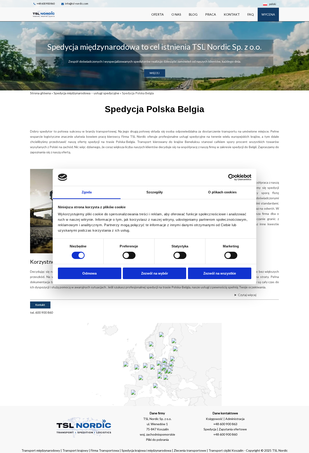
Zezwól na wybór (154, 273)
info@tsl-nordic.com (76, 3)
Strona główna (40, 93)
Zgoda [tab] (87, 192)
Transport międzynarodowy (40, 450)
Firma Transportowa (105, 450)
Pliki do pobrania (157, 439)
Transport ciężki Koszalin (226, 450)
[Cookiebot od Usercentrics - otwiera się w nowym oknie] (231, 177)
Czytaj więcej (247, 295)
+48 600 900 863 (225, 424)
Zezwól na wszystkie (219, 273)
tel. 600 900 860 (41, 312)
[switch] (129, 255)
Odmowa (89, 273)
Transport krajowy (75, 450)
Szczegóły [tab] (154, 192)
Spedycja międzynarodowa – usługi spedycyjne (86, 93)
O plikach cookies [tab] (222, 192)
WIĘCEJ (155, 73)
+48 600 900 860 (46, 3)
